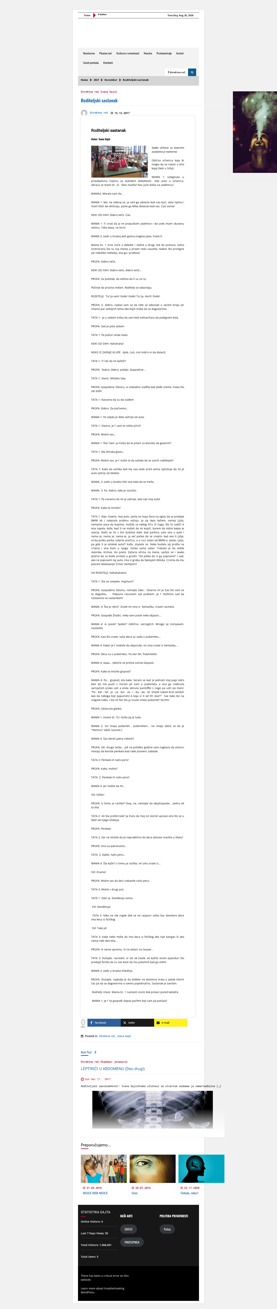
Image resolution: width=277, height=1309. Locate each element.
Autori (180, 53)
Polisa (167, 1229)
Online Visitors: (91, 1221)
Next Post (86, 1052)
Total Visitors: (90, 1245)
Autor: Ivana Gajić (100, 139)
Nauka (148, 53)
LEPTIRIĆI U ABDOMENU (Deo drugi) (113, 1068)
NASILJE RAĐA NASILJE (95, 1193)
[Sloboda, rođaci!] (201, 1169)
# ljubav (102, 14)
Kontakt (108, 62)
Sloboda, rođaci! (189, 1193)
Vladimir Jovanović (114, 1061)
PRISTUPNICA (132, 1242)
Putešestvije (164, 53)
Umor (135, 1193)
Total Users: (89, 1256)
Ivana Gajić (108, 91)
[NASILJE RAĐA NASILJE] (104, 1169)
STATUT (129, 1229)
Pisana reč (105, 53)
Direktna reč (90, 91)
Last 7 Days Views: (93, 1233)
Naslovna (89, 53)
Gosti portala (91, 62)
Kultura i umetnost (127, 53)
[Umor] (153, 1169)
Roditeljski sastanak (99, 100)
